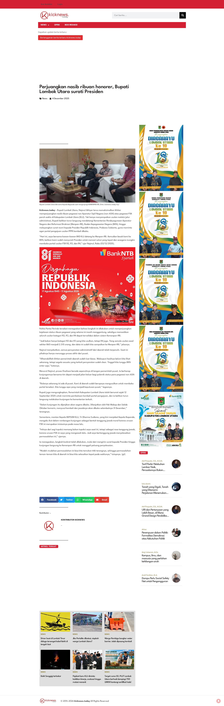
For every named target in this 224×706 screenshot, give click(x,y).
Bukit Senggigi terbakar (51, 676)
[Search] (182, 15)
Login (60, 4)
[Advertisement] (112, 62)
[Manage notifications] (218, 701)
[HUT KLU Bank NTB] (161, 447)
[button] (48, 500)
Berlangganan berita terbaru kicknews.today (60, 37)
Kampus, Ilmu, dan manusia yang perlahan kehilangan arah (154, 558)
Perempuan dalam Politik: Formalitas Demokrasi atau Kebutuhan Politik (155, 535)
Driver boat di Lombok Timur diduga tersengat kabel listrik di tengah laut (54, 641)
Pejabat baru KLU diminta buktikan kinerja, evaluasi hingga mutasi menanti (87, 679)
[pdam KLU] (161, 324)
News (44, 25)
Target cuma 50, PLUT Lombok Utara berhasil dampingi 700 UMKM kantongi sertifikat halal (118, 679)
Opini (57, 25)
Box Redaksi (46, 4)
